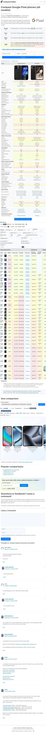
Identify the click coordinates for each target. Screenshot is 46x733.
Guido (5, 657)
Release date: (20, 229)
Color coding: (3, 226)
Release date (40, 413)
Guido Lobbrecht (9, 567)
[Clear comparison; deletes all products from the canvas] (10, 411)
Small (8, 224)
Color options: (24, 237)
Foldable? (2, 244)
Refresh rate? (3, 234)
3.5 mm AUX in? (4, 241)
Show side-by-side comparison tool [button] (13, 49)
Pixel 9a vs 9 (19, 644)
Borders (7, 415)
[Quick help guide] (6, 411)
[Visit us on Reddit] (12, 488)
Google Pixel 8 (7, 708)
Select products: (5, 402)
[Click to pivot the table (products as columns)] (26, 224)
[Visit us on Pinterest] (14, 488)
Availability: (35, 229)
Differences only (6, 61)
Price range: (8, 229)
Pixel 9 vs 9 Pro (6, 677)
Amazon (23, 85)
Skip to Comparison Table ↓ (6, 13)
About (15, 727)
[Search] (23, 247)
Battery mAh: (13, 232)
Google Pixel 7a (7, 710)
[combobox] (9, 53)
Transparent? (18, 408)
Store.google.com (21, 212)
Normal (4, 224)
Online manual (21, 210)
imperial (33, 413)
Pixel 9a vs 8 (33, 644)
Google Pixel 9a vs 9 (8, 474)
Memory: (19, 234)
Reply (4, 561)
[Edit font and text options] (4, 411)
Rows (16, 224)
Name (5, 413)
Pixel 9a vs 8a (26, 644)
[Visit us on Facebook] (9, 488)
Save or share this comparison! (23, 219)
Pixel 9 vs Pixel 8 (7, 673)
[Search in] (25, 247)
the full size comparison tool (25, 462)
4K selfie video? (24, 241)
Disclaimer (23, 727)
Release (34, 408)
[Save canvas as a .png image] (8, 411)
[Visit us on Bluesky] (8, 488)
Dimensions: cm (13, 413)
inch (20, 413)
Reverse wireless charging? (6, 242)
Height (31, 408)
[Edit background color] (2, 411)
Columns (19, 224)
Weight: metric (26, 413)
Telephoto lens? (4, 238)
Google (19, 85)
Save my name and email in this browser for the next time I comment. (19, 535)
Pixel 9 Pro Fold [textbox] (6, 53)
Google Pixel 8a (7, 705)
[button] (41, 2)
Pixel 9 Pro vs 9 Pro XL (8, 679)
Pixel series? (3, 232)
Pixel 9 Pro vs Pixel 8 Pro (9, 671)
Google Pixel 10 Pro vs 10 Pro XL (11, 469)
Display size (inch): (27, 232)
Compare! (41, 404)
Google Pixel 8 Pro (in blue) (10, 707)
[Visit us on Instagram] (11, 488)
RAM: (12, 234)
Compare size (14, 61)
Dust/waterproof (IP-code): (31, 234)
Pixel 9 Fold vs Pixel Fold (9, 670)
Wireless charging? (25, 242)
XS (10, 224)
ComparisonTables (9, 2)
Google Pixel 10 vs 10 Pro (10, 471)
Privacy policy (29, 727)
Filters (23, 224)
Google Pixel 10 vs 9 (8, 473)
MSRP (1, 415)
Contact (18, 727)
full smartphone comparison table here (29, 392)
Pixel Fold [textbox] (24, 53)
